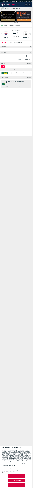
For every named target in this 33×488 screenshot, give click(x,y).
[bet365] (4, 73)
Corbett (6, 37)
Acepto (16, 476)
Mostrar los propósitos (16, 485)
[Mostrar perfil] (6, 33)
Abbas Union (25, 37)
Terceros (26, 461)
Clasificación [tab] (18, 42)
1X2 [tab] (3, 66)
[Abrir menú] (29, 4)
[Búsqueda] (26, 4)
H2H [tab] (11, 42)
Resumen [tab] (4, 42)
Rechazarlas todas (16, 480)
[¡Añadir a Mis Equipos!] (1, 33)
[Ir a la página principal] (9, 5)
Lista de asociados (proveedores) (10, 472)
